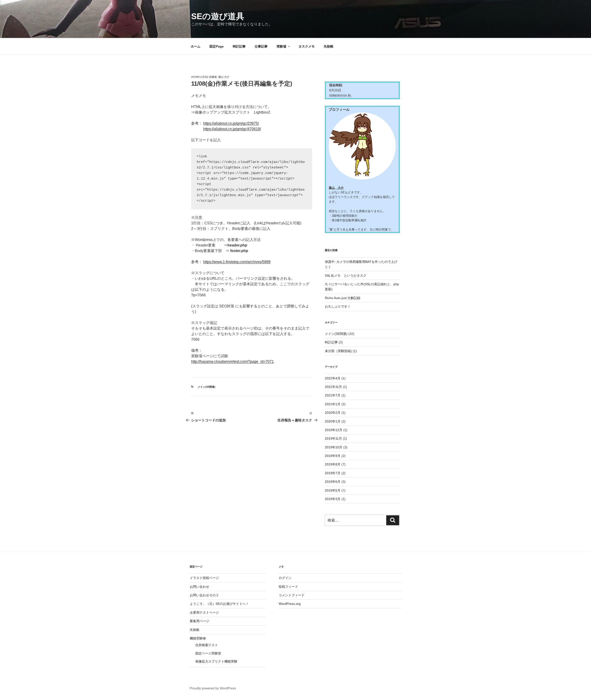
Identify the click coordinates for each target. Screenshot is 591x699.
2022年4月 (333, 378)
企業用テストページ (204, 612)
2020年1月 (333, 421)
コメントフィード (292, 595)
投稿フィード (288, 586)
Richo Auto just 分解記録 (342, 298)
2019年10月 (333, 447)
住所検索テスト (206, 645)
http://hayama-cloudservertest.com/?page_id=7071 (232, 361)
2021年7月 (333, 395)
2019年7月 (333, 473)
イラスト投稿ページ (204, 578)
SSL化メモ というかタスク (345, 275)
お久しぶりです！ (338, 306)
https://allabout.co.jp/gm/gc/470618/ (232, 129)
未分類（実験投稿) (338, 351)
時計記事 (239, 46)
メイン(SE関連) (206, 386)
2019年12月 (333, 430)
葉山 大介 (223, 76)
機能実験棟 (198, 638)
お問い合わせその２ (204, 595)
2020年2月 (333, 412)
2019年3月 (333, 499)
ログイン (285, 578)
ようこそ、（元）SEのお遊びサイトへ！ (219, 604)
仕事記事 (261, 46)
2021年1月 (333, 404)
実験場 (281, 46)
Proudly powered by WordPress (213, 688)
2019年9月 (333, 456)
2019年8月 (333, 464)
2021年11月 (333, 387)
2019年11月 (333, 438)
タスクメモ (307, 46)
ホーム (195, 46)
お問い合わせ (199, 586)
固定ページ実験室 (208, 653)
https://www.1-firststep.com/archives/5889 (237, 262)
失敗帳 (328, 46)
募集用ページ (199, 621)
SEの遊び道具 (217, 16)
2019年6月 (333, 481)
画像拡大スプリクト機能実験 (216, 661)
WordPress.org (290, 604)
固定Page (216, 46)
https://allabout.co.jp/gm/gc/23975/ (231, 123)
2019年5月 (333, 490)
